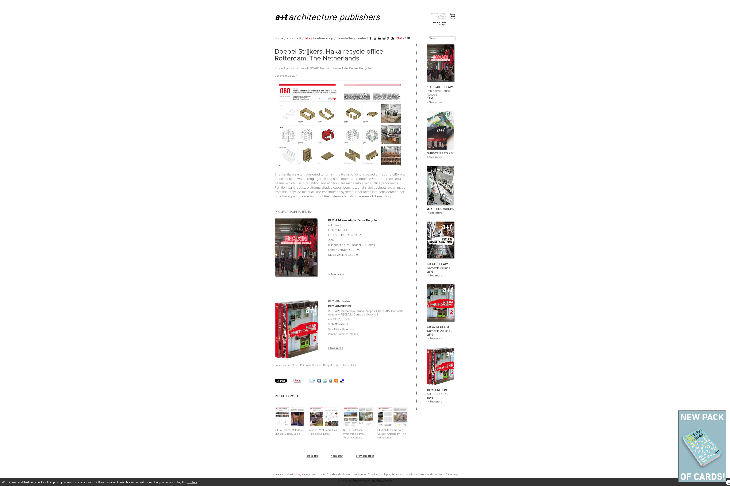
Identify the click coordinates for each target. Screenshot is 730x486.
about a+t (294, 38)
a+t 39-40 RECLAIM (299, 365)
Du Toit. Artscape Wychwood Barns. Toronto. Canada (353, 434)
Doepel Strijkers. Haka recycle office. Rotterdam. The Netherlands (330, 55)
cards (332, 474)
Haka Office (350, 365)
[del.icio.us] (342, 381)
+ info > (192, 482)
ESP (407, 38)
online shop (324, 38)
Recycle (316, 365)
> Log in (442, 24)
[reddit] (330, 381)
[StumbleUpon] (325, 381)
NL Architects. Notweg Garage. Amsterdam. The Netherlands (391, 434)
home (279, 38)
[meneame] (336, 381)
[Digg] (319, 381)
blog (308, 38)
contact (362, 38)
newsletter (345, 38)
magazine (309, 474)
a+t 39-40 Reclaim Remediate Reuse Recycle (338, 68)
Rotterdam (280, 365)
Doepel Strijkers (332, 365)
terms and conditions (432, 474)
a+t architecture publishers (332, 17)
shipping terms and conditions (399, 474)
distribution (344, 474)
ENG (399, 38)
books (322, 474)
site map (453, 474)
